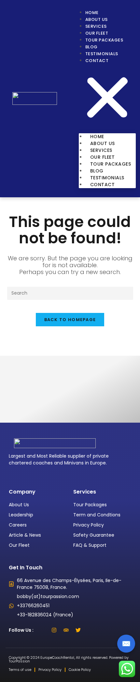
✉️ (126, 644)
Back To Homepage (70, 320)
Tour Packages (104, 40)
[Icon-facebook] (42, 630)
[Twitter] (78, 630)
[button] (107, 98)
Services (96, 26)
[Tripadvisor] (66, 630)
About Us (96, 19)
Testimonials (101, 54)
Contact (97, 60)
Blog (91, 47)
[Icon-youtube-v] (90, 630)
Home (92, 12)
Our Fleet (96, 33)
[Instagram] (54, 630)
